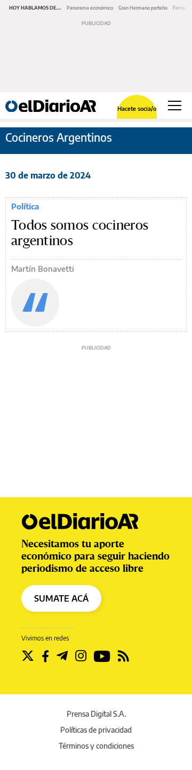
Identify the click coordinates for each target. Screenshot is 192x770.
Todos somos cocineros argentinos (79, 233)
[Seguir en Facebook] (45, 656)
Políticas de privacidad (96, 729)
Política (25, 206)
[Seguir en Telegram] (62, 656)
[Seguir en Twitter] (27, 656)
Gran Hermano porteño (142, 8)
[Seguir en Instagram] (80, 656)
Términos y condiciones (96, 745)
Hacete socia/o (136, 108)
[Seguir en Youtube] (102, 656)
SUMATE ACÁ (61, 598)
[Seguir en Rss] (123, 656)
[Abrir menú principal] (174, 105)
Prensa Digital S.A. (96, 713)
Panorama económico (90, 8)
